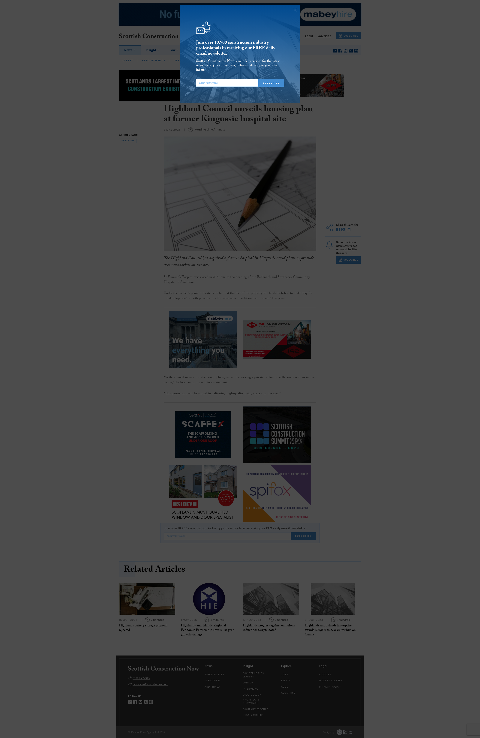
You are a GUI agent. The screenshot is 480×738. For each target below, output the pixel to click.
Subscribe (271, 82)
